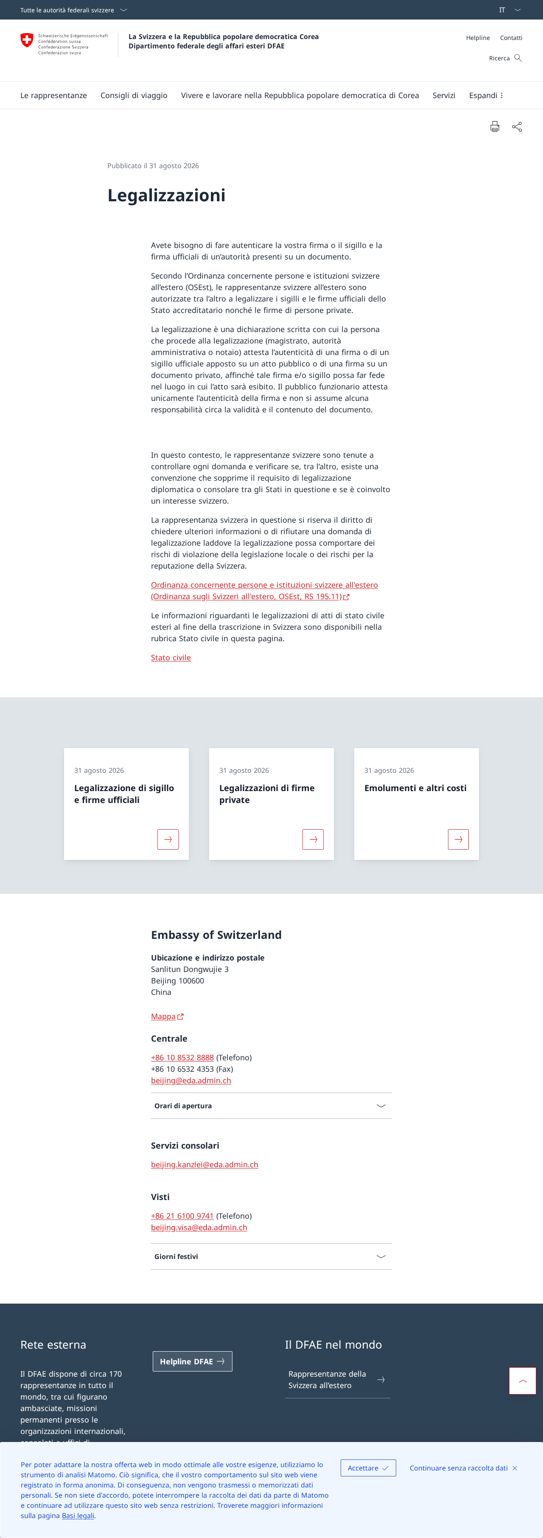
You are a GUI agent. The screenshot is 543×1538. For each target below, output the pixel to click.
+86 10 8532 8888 (182, 1057)
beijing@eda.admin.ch (191, 1080)
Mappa (163, 1016)
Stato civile (171, 657)
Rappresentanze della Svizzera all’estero (327, 1379)
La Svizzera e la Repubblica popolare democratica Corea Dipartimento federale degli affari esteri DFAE (225, 41)
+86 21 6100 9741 (182, 1216)
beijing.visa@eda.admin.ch (199, 1227)
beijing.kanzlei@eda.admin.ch (204, 1164)
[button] (134, 95)
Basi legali (78, 1515)
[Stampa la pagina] (495, 126)
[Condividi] (517, 126)
